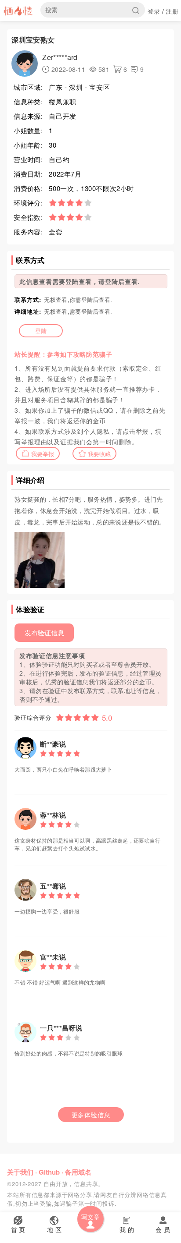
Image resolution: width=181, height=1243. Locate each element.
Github (49, 1172)
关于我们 (20, 1172)
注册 (172, 11)
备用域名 (78, 1172)
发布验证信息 (44, 632)
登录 (154, 11)
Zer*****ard (59, 57)
